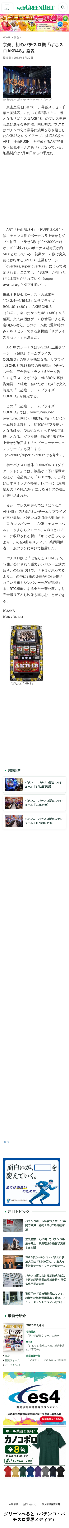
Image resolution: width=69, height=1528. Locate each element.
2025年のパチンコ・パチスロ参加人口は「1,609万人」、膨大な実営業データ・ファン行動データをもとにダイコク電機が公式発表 (45, 1262)
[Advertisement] (34, 190)
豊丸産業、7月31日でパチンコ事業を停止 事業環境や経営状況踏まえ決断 (45, 1243)
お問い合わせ (30, 1504)
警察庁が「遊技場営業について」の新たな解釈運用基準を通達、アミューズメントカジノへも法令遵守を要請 (45, 1298)
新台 (6, 1141)
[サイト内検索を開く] (62, 7)
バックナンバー (13, 1365)
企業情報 (13, 1504)
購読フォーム (12, 1360)
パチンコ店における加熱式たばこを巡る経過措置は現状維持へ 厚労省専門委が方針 (45, 1279)
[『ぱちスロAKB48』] (26, 679)
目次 (7, 1355)
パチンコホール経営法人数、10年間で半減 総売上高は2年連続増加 (45, 1225)
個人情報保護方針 (51, 1504)
